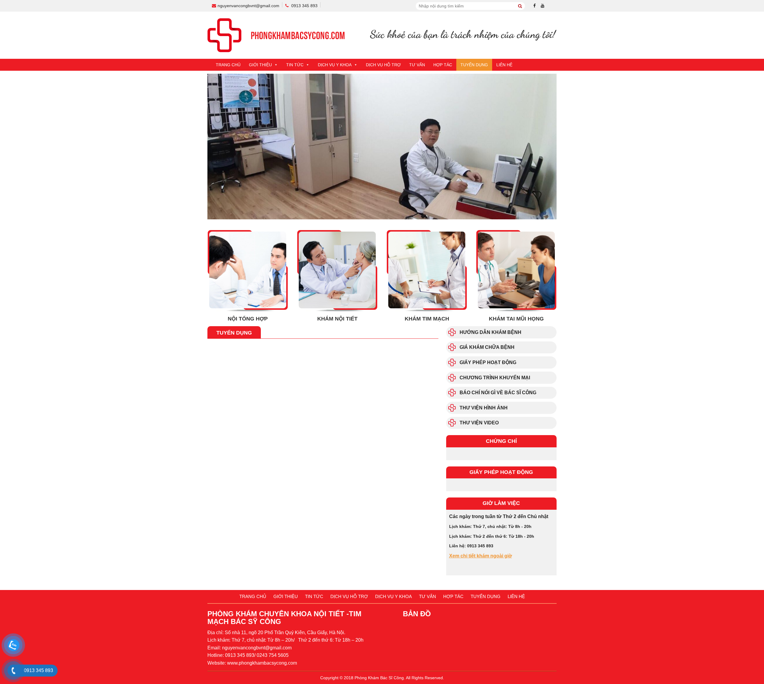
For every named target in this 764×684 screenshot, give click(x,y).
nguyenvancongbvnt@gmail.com (248, 5)
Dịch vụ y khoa (335, 64)
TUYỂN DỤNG (474, 64)
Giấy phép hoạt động (488, 362)
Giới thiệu (260, 64)
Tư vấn (417, 64)
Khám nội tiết (337, 319)
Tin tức (295, 64)
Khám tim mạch (427, 319)
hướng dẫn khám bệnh (490, 332)
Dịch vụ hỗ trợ (383, 64)
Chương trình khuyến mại (495, 377)
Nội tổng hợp (248, 319)
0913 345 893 (304, 5)
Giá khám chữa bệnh (487, 347)
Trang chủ (228, 64)
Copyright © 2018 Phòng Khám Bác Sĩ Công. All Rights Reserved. (382, 677)
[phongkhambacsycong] (382, 35)
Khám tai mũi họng (516, 319)
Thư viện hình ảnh (484, 407)
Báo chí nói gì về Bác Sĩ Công (498, 392)
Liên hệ (504, 64)
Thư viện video (479, 422)
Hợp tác (442, 64)
